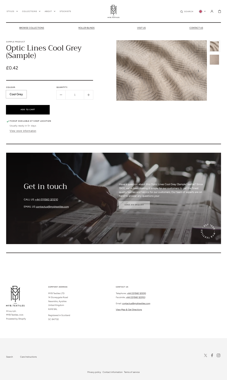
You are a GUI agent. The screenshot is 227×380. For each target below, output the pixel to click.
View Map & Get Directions (129, 309)
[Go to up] (222, 375)
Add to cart (28, 110)
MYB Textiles (12, 314)
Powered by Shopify (16, 318)
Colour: (11, 87)
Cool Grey (18, 95)
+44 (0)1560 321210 (136, 293)
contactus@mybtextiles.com (136, 303)
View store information (23, 130)
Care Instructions (28, 356)
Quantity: (62, 87)
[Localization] (202, 11)
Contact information (112, 372)
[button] (186, 11)
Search (9, 356)
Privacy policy (94, 372)
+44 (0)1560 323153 (135, 297)
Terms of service (132, 372)
